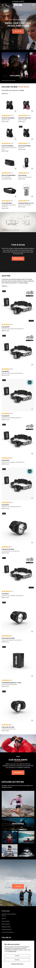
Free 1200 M (5, 460)
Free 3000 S (5, 371)
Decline (17, 959)
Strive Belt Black (7, 203)
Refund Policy (6, 924)
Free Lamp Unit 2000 (8, 638)
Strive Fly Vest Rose (24, 118)
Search (4, 918)
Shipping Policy (6, 927)
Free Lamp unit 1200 (8, 727)
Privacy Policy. (12, 951)
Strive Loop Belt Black (8, 175)
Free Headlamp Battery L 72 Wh (11, 682)
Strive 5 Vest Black (7, 146)
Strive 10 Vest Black (24, 146)
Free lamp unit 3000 (8, 549)
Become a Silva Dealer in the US (9, 915)
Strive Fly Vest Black (8, 118)
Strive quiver (22, 175)
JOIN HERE (18, 886)
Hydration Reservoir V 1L (26, 203)
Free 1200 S (5, 593)
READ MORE (18, 772)
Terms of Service (6, 929)
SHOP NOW (18, 31)
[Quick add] (15, 111)
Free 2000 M (5, 416)
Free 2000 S (5, 505)
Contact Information (8, 932)
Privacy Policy (6, 921)
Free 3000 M (5, 327)
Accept (17, 955)
